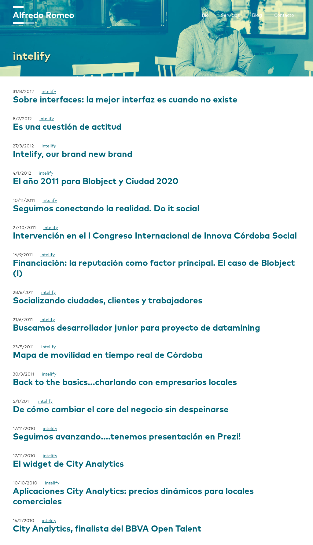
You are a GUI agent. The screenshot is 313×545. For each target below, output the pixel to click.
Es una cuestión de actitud (67, 127)
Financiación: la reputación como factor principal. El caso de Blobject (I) (154, 268)
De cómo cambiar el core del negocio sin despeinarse (121, 410)
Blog (257, 15)
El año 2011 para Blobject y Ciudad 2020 (96, 181)
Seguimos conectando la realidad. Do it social (106, 209)
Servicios (230, 15)
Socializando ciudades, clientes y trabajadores (107, 301)
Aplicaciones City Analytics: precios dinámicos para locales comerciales (133, 496)
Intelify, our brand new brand (72, 154)
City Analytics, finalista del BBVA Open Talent (107, 529)
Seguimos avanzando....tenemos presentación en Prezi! (127, 437)
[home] (43, 15)
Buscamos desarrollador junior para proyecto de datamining (136, 328)
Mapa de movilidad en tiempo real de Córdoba (108, 355)
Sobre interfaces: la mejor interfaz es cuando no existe (125, 100)
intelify (49, 92)
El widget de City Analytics (68, 464)
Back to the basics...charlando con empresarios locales (125, 382)
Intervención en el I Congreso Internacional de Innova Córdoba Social (155, 236)
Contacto (284, 15)
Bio (205, 15)
